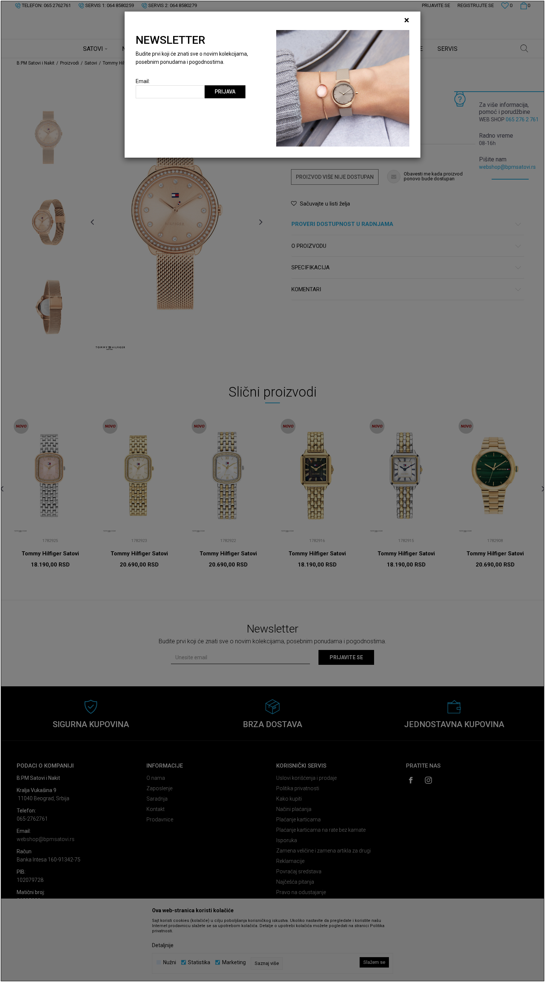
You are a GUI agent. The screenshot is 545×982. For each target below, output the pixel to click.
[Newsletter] (342, 88)
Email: (143, 81)
